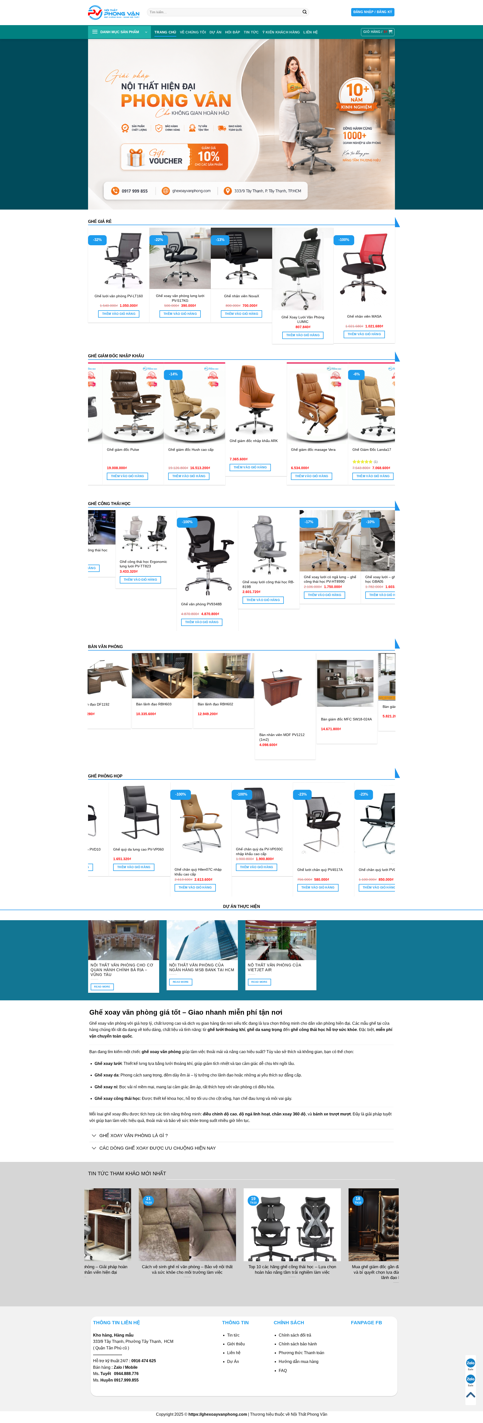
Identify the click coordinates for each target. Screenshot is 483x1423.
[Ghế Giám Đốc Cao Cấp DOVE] (129, 407)
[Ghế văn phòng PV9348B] (143, 554)
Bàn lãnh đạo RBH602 (127, 704)
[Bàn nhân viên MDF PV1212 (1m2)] (197, 691)
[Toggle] (94, 1136)
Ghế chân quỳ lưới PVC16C (123, 870)
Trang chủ (165, 32)
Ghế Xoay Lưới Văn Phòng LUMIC (302, 319)
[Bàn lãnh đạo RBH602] (135, 676)
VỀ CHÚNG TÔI (193, 32)
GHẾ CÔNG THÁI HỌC (109, 504)
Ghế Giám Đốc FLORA (182, 450)
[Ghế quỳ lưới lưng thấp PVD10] (189, 813)
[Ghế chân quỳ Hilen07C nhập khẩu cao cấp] (311, 823)
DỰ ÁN (215, 32)
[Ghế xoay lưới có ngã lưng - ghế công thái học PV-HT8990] (266, 540)
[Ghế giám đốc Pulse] (252, 403)
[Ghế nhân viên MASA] (364, 268)
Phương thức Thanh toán (301, 1353)
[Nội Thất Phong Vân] (113, 12)
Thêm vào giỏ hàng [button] (118, 313)
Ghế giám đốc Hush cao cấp (309, 450)
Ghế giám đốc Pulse (242, 450)
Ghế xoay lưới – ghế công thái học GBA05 (325, 579)
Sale (470, 1369)
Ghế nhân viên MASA (364, 316)
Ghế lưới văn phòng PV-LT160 (119, 296)
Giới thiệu (236, 1344)
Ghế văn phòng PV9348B (137, 604)
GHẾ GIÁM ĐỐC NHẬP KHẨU (116, 356)
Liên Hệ (310, 32)
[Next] (382, 412)
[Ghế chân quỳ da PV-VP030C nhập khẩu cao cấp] (373, 813)
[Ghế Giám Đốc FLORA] (190, 403)
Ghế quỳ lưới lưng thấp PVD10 (187, 849)
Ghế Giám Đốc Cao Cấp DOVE (127, 458)
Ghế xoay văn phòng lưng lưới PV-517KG (180, 298)
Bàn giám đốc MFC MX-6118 (317, 707)
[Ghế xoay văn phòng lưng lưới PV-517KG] (180, 258)
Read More (102, 986)
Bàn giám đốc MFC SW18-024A (258, 719)
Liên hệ (233, 1353)
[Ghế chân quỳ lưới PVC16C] (127, 823)
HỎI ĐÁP (232, 32)
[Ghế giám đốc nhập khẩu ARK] (374, 398)
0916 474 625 (144, 1361)
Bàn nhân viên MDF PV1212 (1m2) (193, 737)
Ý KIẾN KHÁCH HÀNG (281, 32)
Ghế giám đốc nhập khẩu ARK (372, 441)
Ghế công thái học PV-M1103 (386, 577)
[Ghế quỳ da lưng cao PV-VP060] (250, 813)
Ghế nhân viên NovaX (241, 296)
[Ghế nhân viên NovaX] (241, 258)
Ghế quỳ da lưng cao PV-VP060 (249, 849)
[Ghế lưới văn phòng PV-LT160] (118, 258)
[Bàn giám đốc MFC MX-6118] (320, 677)
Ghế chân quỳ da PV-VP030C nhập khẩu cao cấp (370, 851)
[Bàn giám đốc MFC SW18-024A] (258, 683)
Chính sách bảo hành (298, 1344)
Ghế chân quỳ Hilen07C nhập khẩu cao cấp (308, 871)
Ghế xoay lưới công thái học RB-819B (204, 584)
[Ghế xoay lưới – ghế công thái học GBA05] (327, 540)
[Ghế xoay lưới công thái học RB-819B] (205, 543)
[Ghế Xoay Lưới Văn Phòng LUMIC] (303, 269)
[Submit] (304, 12)
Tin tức (251, 32)
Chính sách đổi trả (295, 1335)
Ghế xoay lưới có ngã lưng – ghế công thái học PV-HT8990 (266, 579)
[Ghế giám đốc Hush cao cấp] (313, 403)
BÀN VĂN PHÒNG (105, 647)
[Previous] (100, 412)
